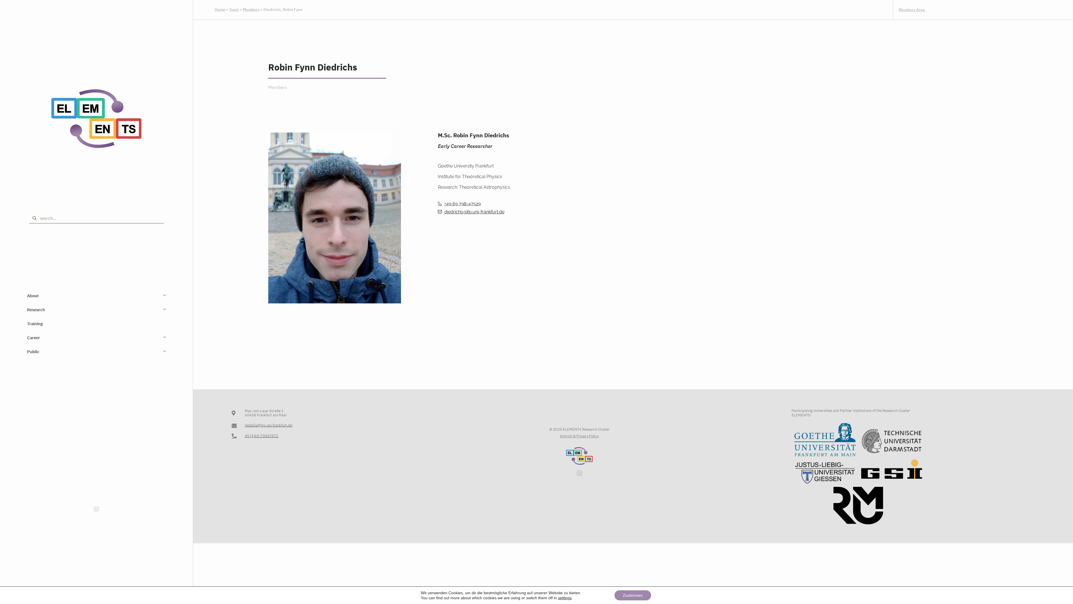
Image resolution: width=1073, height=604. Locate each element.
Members (251, 9)
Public (33, 351)
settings (565, 598)
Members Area (912, 9)
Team (234, 9)
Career (33, 337)
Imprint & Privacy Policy (579, 436)
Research (36, 309)
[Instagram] (96, 509)
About (33, 295)
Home (220, 9)
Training (35, 323)
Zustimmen (633, 595)
